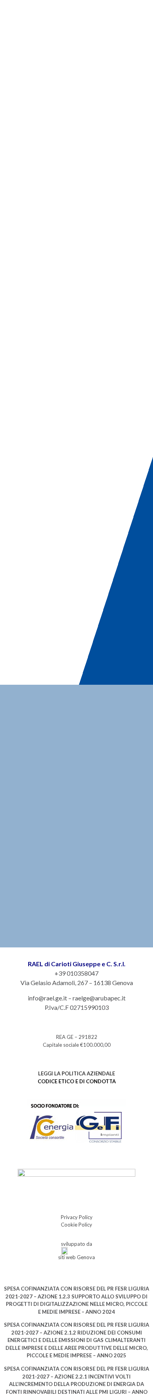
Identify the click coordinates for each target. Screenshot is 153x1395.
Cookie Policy (76, 1224)
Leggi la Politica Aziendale (76, 1073)
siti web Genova (76, 1257)
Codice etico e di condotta (77, 1081)
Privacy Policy (77, 1217)
